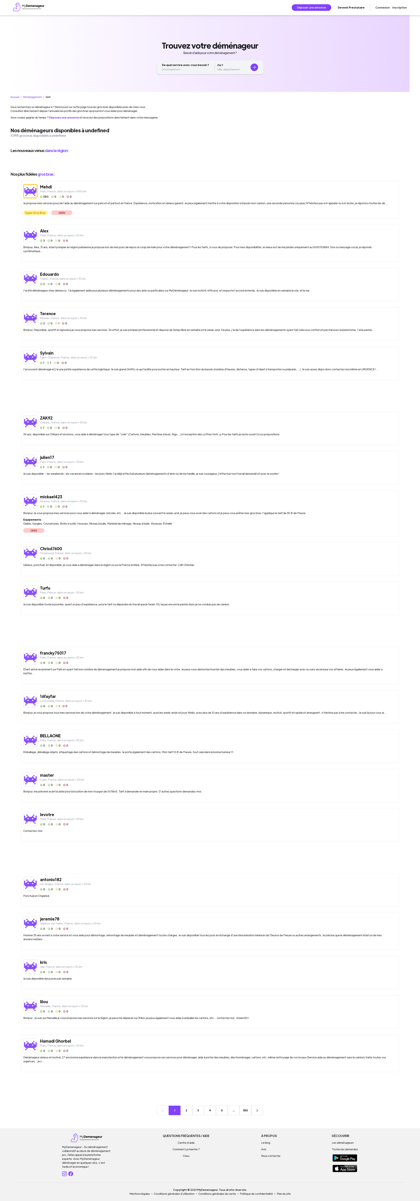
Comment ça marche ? (186, 1149)
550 (245, 1110)
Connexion (382, 7)
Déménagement (32, 97)
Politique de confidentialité (256, 1193)
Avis (263, 1149)
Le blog (265, 1142)
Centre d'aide (186, 1142)
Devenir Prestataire (351, 7)
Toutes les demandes (345, 1149)
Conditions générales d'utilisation (174, 1193)
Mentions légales (139, 1193)
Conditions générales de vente (217, 1193)
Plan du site (284, 1193)
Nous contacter (270, 1156)
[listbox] (210, 162)
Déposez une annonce (64, 117)
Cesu (186, 1156)
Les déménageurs (343, 1142)
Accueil (14, 97)
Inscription (399, 7)
